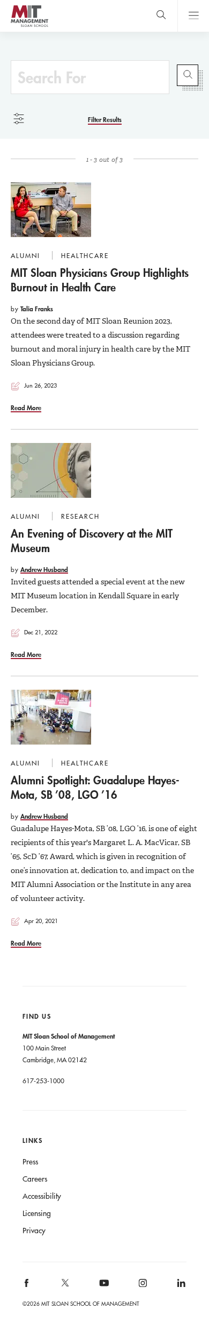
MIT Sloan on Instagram (142, 1286)
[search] (161, 16)
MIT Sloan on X (65, 1286)
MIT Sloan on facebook (27, 1286)
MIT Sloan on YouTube (102, 1288)
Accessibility (42, 1196)
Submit (187, 75)
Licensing (37, 1213)
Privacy (34, 1230)
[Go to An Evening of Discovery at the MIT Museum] (51, 470)
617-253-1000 (43, 1080)
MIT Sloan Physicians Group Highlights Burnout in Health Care (100, 280)
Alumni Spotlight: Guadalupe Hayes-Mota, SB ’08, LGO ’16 (95, 787)
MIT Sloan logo (29, 26)
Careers (35, 1179)
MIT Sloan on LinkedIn (180, 1286)
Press (30, 1162)
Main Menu (193, 16)
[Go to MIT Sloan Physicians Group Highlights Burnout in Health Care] (51, 209)
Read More (26, 407)
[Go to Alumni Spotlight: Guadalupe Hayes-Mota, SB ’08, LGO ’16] (51, 717)
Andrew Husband (44, 569)
